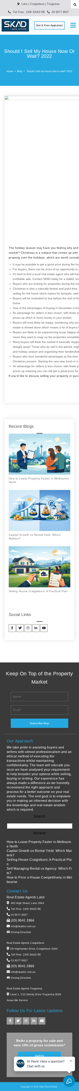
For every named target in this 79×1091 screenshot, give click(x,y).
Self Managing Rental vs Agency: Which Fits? (39, 871)
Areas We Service (17, 1000)
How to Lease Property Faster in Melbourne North (39, 844)
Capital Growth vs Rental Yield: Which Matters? (39, 853)
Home (9, 71)
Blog (19, 71)
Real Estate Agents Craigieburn (25, 943)
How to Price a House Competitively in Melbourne (39, 880)
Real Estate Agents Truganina (24, 988)
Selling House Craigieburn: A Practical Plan (38, 591)
